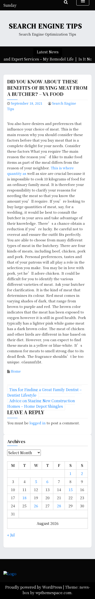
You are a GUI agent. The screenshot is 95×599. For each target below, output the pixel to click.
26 (36, 505)
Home (16, 371)
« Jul (11, 535)
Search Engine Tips (45, 26)
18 (24, 497)
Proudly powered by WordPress (34, 587)
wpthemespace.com (53, 592)
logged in (38, 422)
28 (59, 505)
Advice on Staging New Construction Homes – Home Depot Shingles (41, 403)
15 (70, 489)
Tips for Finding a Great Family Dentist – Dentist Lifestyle (44, 392)
